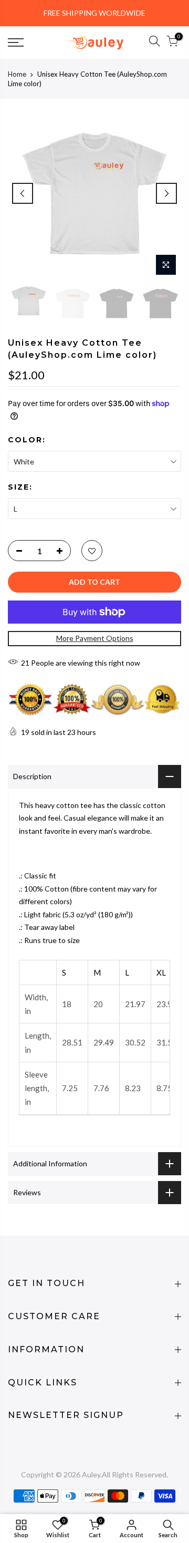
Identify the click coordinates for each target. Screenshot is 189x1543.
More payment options (94, 638)
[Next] (166, 193)
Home (17, 74)
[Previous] (22, 193)
